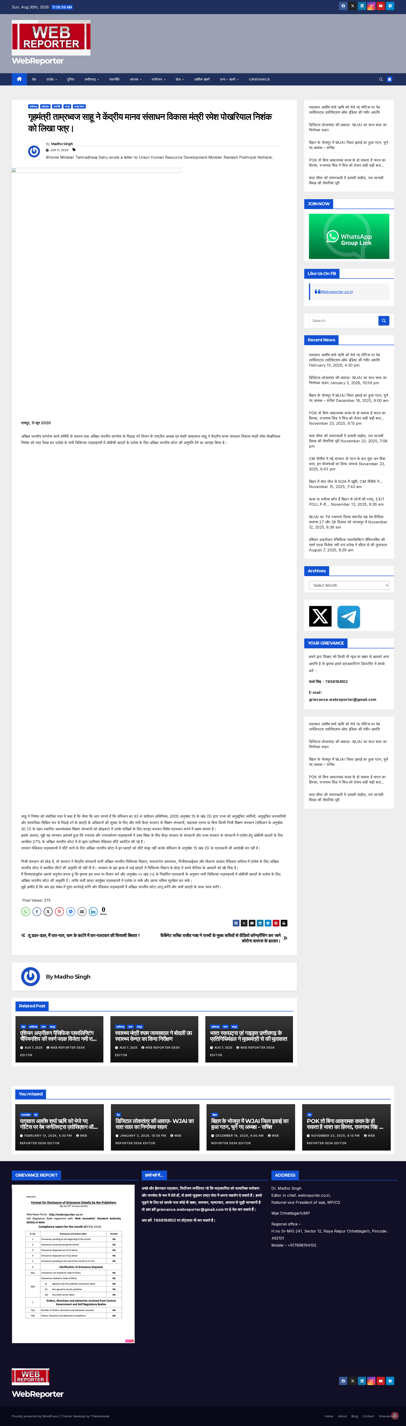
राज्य (44, 1026)
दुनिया (70, 79)
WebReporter (37, 61)
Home (329, 1416)
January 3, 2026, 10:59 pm (143, 1135)
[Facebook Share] (36, 911)
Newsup (79, 1416)
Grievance (259, 79)
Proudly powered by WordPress (35, 1416)
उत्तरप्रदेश (25, 1114)
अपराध (135, 79)
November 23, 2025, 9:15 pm (336, 1135)
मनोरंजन (157, 79)
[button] (381, 79)
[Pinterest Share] (59, 911)
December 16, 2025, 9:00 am (240, 1135)
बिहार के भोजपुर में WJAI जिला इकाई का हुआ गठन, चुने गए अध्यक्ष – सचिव (249, 1124)
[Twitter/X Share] (48, 911)
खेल (179, 79)
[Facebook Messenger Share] (70, 911)
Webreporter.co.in (337, 291)
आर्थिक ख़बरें (202, 79)
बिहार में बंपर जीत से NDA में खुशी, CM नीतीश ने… (346, 481)
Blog (354, 1416)
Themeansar (100, 1416)
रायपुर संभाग (79, 106)
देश (34, 79)
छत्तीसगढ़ (91, 79)
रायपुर (67, 106)
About (342, 1416)
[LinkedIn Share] (93, 911)
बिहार (215, 1114)
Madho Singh (62, 144)
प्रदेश (51, 79)
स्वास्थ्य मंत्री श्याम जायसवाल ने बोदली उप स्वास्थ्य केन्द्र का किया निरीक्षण (153, 1036)
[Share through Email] (82, 911)
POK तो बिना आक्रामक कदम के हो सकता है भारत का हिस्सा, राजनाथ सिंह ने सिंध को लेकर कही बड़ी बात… (344, 1127)
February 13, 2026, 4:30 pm (48, 1135)
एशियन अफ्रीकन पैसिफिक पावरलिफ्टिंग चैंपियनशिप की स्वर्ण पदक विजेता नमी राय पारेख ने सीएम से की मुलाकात (57, 1039)
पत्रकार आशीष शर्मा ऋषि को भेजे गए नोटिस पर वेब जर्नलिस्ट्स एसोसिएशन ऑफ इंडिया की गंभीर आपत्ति (58, 1127)
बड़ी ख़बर (45, 106)
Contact (368, 1416)
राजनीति (114, 79)
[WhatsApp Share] (25, 911)
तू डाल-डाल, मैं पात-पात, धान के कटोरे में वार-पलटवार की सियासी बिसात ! (84, 935)
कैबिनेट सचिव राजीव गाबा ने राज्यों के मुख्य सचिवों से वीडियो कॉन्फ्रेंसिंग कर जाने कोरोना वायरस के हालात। (220, 938)
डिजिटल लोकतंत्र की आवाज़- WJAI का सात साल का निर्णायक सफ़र (155, 1124)
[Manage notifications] (395, 1415)
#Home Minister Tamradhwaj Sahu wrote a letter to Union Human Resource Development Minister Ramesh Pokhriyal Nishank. (159, 157)
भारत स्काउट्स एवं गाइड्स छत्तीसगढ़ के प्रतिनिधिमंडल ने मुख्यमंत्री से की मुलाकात (248, 1036)
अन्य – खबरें (228, 79)
